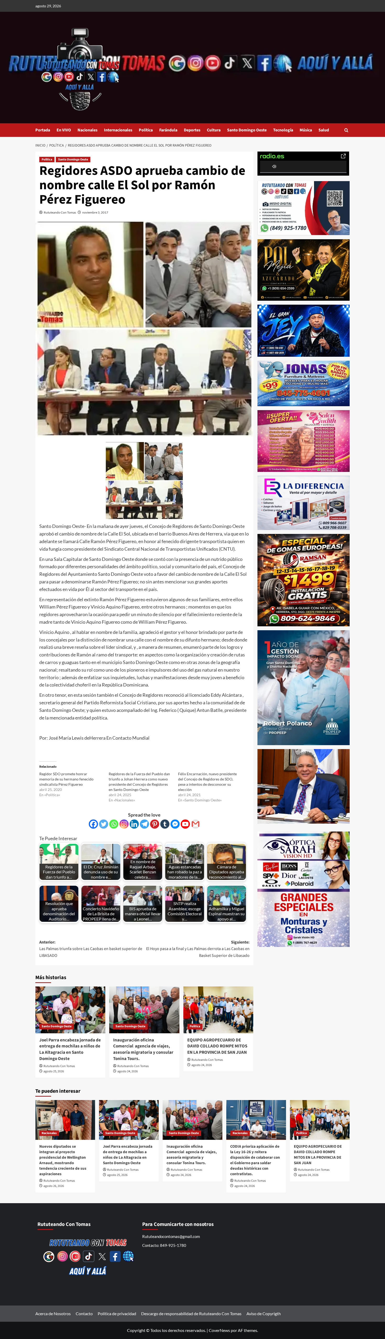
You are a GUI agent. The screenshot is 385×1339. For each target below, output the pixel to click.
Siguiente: (197, 948)
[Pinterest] (154, 824)
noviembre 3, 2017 (95, 212)
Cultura (214, 130)
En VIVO (64, 130)
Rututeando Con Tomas (60, 212)
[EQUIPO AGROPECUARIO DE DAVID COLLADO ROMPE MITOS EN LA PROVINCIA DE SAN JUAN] (218, 1009)
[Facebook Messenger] (175, 824)
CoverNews (219, 1330)
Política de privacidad (117, 1313)
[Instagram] (124, 824)
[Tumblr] (164, 824)
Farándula (168, 130)
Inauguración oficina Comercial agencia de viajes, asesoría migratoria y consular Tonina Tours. (143, 1049)
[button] (346, 130)
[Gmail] (195, 824)
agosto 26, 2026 (53, 1186)
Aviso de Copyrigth (263, 1313)
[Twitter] (103, 824)
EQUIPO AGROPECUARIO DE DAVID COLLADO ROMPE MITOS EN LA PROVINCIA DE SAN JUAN (217, 1046)
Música (306, 130)
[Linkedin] (134, 824)
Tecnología (283, 130)
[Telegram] (144, 824)
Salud (323, 130)
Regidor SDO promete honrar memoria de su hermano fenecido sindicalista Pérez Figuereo (66, 779)
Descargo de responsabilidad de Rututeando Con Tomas (191, 1313)
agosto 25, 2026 (53, 1071)
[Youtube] (185, 824)
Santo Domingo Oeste (247, 130)
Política (146, 130)
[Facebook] (93, 824)
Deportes (192, 130)
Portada (42, 130)
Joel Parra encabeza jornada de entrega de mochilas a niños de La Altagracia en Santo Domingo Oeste (70, 1049)
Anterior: (90, 948)
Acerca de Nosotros (53, 1313)
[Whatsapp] (113, 824)
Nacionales (87, 130)
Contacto (84, 1313)
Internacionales (118, 130)
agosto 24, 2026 (127, 1071)
